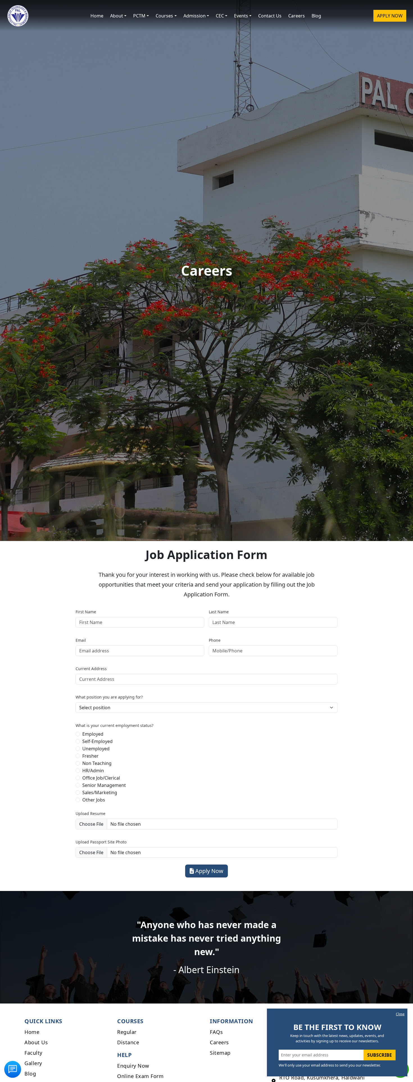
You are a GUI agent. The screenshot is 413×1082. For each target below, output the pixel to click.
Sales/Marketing (99, 792)
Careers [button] (296, 16)
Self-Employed (97, 741)
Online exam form (140, 1076)
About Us (36, 1042)
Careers (219, 1042)
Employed (92, 734)
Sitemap (220, 1052)
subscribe (379, 1055)
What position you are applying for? (109, 697)
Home (96, 16)
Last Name (219, 611)
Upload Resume (90, 813)
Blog (316, 16)
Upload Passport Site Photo (101, 842)
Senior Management (104, 785)
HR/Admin (93, 770)
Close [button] (400, 1014)
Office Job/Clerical (101, 778)
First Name (86, 611)
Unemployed (96, 749)
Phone (215, 640)
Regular (127, 1032)
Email (81, 640)
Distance (128, 1042)
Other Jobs (93, 800)
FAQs (216, 1032)
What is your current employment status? (114, 725)
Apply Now (390, 16)
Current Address (91, 668)
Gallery (33, 1063)
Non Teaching (97, 763)
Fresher (90, 756)
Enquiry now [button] (133, 1065)
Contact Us (270, 16)
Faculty (33, 1052)
